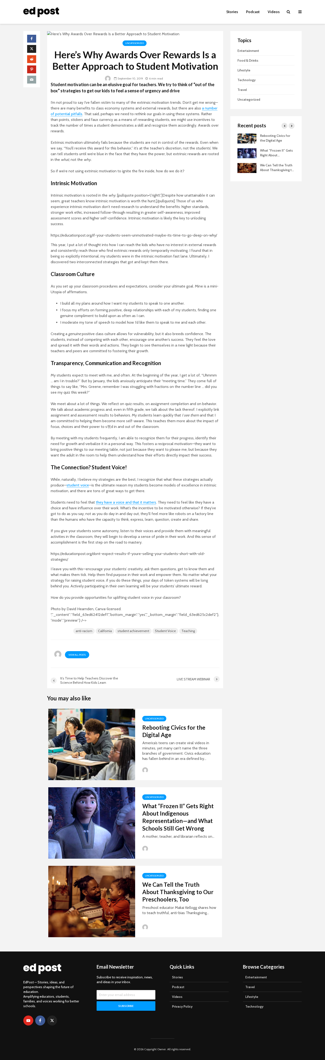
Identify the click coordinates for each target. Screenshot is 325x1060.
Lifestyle (243, 70)
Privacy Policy (182, 1006)
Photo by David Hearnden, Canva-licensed (86, 609)
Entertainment (248, 51)
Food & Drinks (247, 60)
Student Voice (165, 631)
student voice (78, 485)
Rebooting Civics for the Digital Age (173, 731)
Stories (232, 12)
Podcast (253, 12)
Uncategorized (134, 43)
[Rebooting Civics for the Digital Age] (91, 744)
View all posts (77, 654)
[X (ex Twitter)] (52, 1020)
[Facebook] (40, 1020)
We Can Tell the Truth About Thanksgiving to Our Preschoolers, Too (177, 892)
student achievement (133, 631)
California (105, 631)
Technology (246, 80)
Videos (274, 12)
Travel (242, 90)
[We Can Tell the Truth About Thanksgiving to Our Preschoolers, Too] (91, 901)
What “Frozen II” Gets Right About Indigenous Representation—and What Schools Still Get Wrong (178, 817)
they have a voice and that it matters (126, 502)
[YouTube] (28, 1020)
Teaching (188, 631)
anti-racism (84, 631)
